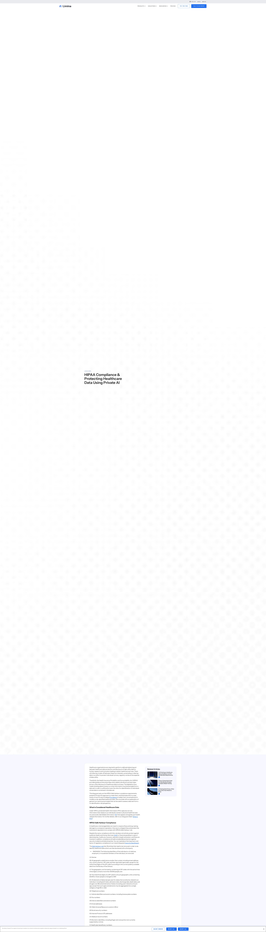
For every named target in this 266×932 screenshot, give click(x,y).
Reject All (171, 929)
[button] (193, 1)
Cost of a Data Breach (132, 843)
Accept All (183, 929)
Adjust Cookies (158, 929)
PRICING (173, 6)
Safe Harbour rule (97, 846)
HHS (115, 835)
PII (116, 815)
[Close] (263, 929)
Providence (113, 797)
